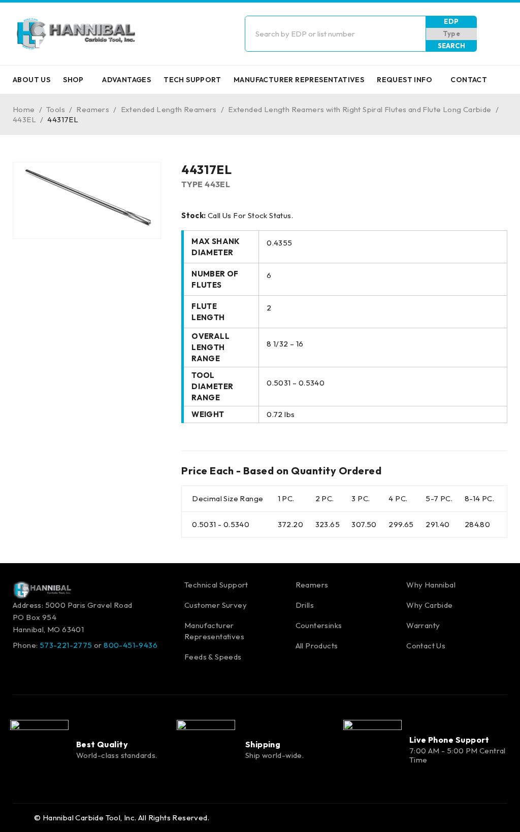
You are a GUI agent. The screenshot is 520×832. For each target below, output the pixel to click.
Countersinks (319, 625)
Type (452, 33)
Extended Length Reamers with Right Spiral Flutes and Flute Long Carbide (359, 109)
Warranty (423, 625)
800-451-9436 (130, 645)
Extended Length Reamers (169, 109)
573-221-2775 (66, 645)
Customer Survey (215, 605)
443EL (24, 119)
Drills (305, 605)
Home (24, 109)
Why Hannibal (431, 585)
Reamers (92, 109)
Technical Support (216, 585)
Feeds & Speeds (213, 657)
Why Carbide (429, 605)
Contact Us (425, 645)
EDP (451, 21)
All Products (317, 645)
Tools (55, 109)
